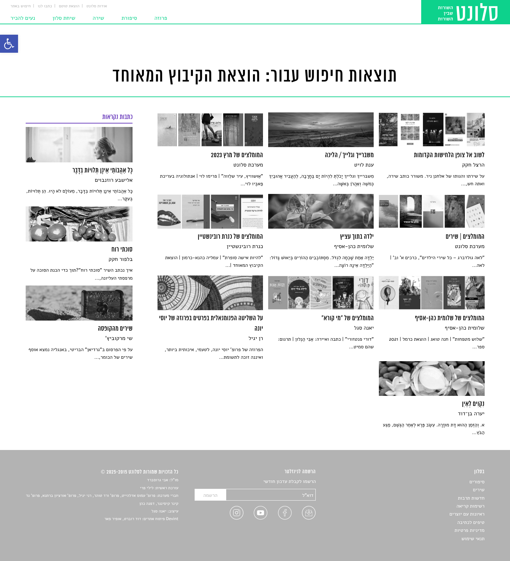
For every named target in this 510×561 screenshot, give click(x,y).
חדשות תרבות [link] (471, 498)
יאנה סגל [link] (159, 511)
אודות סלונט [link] (96, 6)
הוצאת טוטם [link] (69, 6)
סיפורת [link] (129, 18)
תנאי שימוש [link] (473, 538)
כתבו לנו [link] (45, 6)
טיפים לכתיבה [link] (471, 522)
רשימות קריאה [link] (471, 506)
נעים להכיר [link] (22, 18)
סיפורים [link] (476, 481)
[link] (9, 44)
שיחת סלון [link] (63, 18)
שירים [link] (479, 489)
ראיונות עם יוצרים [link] (467, 514)
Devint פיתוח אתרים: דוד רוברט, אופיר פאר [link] (141, 519)
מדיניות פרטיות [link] (469, 530)
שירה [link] (98, 18)
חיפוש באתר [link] (20, 6)
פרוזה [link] (160, 18)
